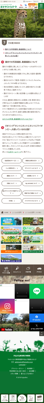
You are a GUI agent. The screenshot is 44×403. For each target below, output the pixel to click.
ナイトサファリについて (31, 201)
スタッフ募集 (14, 374)
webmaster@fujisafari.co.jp (24, 362)
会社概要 (31, 371)
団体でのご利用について (32, 193)
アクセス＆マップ (38, 270)
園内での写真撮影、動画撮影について (18, 49)
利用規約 (30, 368)
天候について (11, 183)
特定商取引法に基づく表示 (18, 371)
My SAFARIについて (31, 183)
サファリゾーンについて (31, 168)
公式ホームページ (14, 152)
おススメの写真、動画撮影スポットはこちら (17, 119)
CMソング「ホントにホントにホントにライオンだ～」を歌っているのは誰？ (23, 54)
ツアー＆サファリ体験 (5, 270)
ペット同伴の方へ (11, 168)
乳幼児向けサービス (11, 161)
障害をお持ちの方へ (31, 161)
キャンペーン (16, 270)
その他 (11, 201)
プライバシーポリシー (17, 368)
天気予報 (27, 270)
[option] (11, 221)
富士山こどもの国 (26, 374)
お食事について (31, 176)
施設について (11, 176)
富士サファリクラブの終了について (11, 192)
